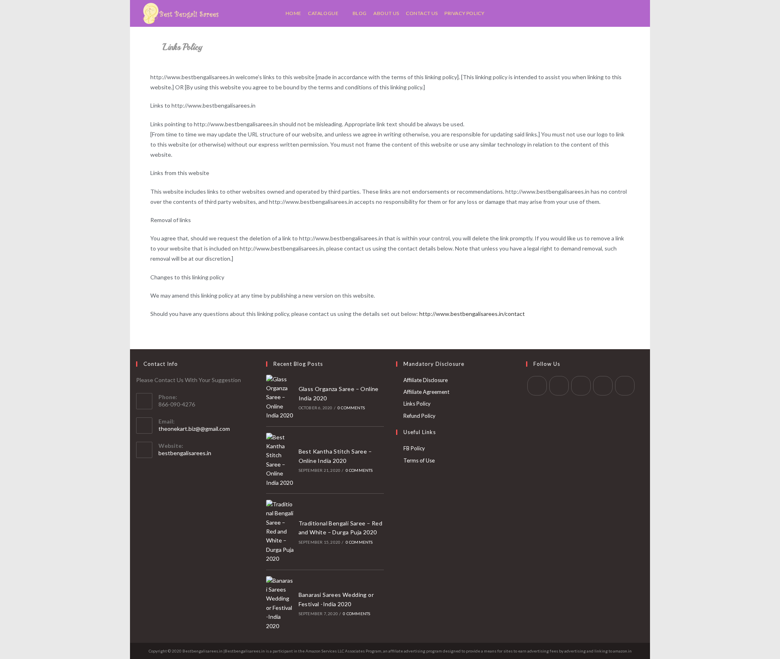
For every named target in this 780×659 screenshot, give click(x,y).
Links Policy (417, 403)
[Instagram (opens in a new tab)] (626, 13)
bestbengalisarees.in (184, 452)
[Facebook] (559, 385)
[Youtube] (625, 385)
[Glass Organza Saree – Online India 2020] (280, 397)
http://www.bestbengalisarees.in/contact (472, 313)
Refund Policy (419, 416)
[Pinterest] (603, 385)
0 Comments (351, 407)
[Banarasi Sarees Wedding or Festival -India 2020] (280, 603)
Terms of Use (419, 460)
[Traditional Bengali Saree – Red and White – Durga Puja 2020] (280, 532)
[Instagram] (581, 385)
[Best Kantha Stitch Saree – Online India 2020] (280, 460)
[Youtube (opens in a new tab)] (636, 13)
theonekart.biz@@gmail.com (194, 428)
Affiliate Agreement (426, 392)
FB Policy (414, 448)
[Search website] (493, 13)
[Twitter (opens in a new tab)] (595, 13)
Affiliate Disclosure (425, 380)
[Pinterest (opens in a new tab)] (616, 13)
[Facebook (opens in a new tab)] (605, 13)
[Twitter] (537, 385)
